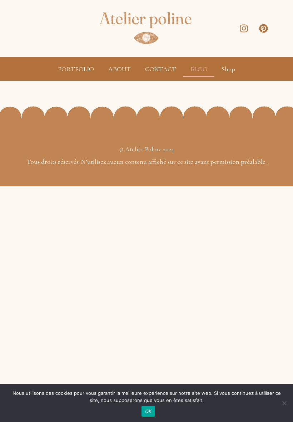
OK (148, 411)
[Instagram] (244, 29)
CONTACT (160, 69)
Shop (228, 69)
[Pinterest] (264, 29)
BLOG (198, 69)
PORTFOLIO (76, 69)
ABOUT (119, 69)
